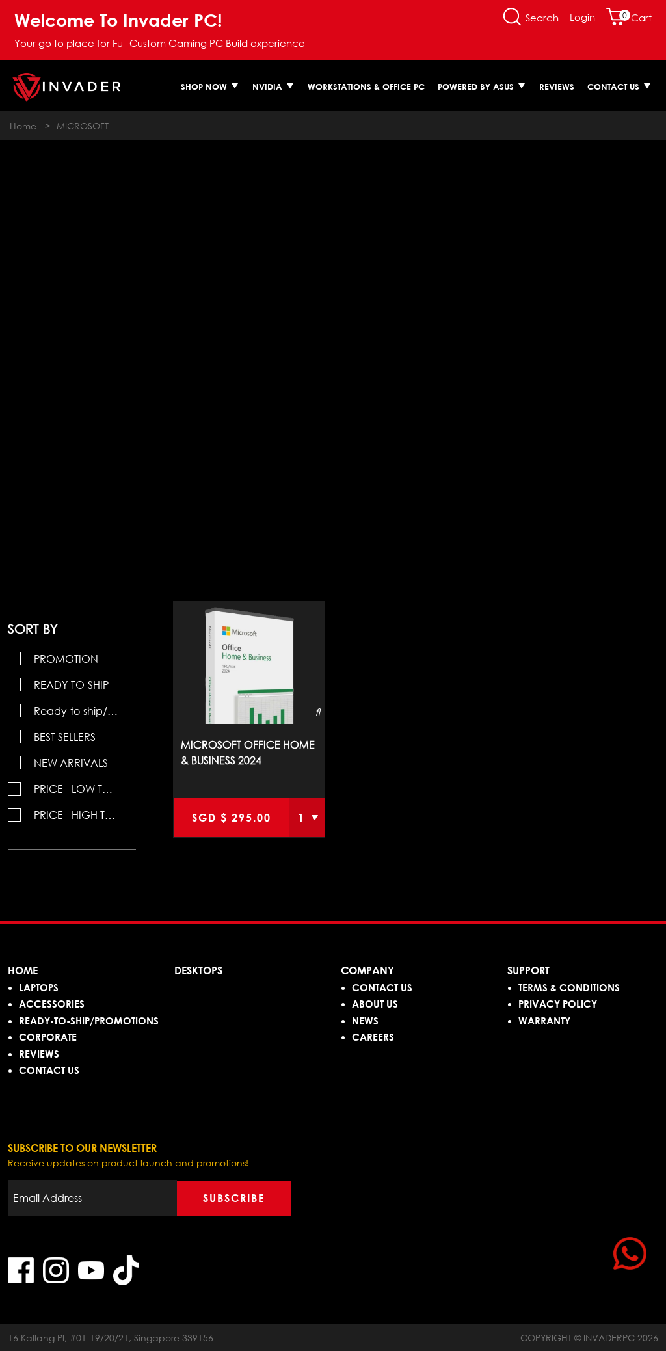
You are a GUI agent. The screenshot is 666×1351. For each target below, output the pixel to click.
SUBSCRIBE (234, 1198)
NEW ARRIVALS (71, 762)
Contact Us (614, 86)
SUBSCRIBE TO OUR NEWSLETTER (82, 1148)
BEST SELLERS (65, 736)
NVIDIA (268, 86)
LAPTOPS (39, 987)
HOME (23, 970)
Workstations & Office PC (366, 86)
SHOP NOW (205, 86)
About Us (375, 1004)
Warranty (544, 1020)
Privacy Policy (557, 1004)
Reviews (556, 86)
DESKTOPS (198, 970)
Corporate (48, 1037)
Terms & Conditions (569, 987)
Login (582, 17)
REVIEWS (39, 1054)
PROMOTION (66, 658)
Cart (637, 17)
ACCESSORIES (52, 1004)
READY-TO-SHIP (71, 684)
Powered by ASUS (477, 86)
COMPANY (367, 970)
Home (23, 125)
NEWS (365, 1020)
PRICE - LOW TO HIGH (85, 789)
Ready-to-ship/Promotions (85, 710)
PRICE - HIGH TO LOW (85, 815)
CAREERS (373, 1037)
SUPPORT (528, 970)
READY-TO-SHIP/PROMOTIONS (89, 1020)
